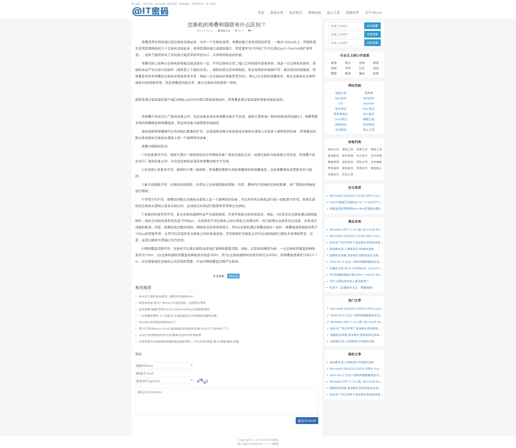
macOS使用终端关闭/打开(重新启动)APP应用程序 (170, 335)
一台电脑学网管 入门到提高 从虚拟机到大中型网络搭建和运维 (178, 316)
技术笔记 (295, 12)
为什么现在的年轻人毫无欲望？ (349, 281)
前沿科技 (369, 124)
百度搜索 (372, 34)
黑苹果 (369, 93)
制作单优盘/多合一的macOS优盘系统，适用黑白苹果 (172, 303)
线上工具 (333, 12)
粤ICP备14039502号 (250, 444)
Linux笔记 (340, 119)
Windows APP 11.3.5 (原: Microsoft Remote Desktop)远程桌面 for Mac (375, 229)
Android (368, 103)
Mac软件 (340, 98)
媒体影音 (333, 155)
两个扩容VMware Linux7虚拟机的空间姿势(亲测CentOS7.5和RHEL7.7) (183, 328)
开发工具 (347, 174)
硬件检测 (347, 155)
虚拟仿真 (347, 162)
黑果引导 (362, 149)
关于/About (373, 12)
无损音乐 (333, 174)
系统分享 (362, 162)
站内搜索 (372, 26)
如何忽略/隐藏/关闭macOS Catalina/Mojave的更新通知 (174, 309)
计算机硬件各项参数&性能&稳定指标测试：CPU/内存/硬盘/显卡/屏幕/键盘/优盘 (189, 341)
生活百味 (340, 129)
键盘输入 (376, 168)
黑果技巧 (362, 168)
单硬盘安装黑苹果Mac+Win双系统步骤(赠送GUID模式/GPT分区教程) (373, 208)
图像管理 (333, 162)
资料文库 (233, 276)
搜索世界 (352, 12)
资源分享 (276, 12)
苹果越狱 (333, 168)
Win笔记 (368, 114)
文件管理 (376, 155)
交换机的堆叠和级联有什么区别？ (226, 24)
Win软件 (368, 98)
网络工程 (225, 30)
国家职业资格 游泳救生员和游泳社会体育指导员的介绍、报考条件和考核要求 (378, 255)
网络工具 (376, 149)
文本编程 (376, 162)
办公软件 (362, 155)
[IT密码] (150, 11)
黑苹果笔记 (341, 114)
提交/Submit (307, 420)
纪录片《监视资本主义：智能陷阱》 (352, 287)
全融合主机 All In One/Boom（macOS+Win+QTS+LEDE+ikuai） (371, 268)
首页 (261, 12)
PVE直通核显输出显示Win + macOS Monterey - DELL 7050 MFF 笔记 (374, 274)
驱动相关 (347, 168)
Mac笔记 (369, 109)
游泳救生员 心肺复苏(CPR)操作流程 (352, 249)
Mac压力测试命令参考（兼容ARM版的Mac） (167, 296)
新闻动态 (314, 12)
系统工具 (347, 149)
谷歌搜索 (372, 42)
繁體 (275, 444)
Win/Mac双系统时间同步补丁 (157, 322)
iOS (340, 103)
